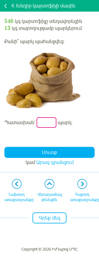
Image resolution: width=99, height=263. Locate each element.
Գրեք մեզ (49, 218)
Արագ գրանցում (55, 162)
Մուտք (49, 152)
